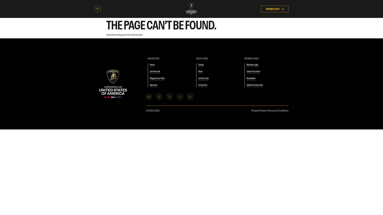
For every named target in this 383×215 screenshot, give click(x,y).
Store (200, 71)
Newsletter (251, 78)
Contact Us (202, 85)
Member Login (252, 64)
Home (152, 64)
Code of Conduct (253, 71)
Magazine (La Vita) (157, 78)
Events (201, 64)
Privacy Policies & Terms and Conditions (269, 110)
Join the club (155, 71)
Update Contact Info (255, 85)
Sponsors (153, 85)
